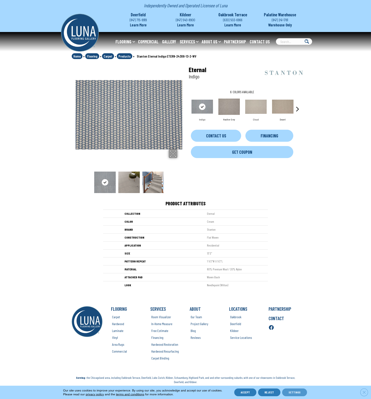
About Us (209, 41)
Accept (245, 392)
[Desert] (283, 107)
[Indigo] (202, 107)
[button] (133, 41)
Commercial (148, 41)
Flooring (123, 41)
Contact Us (260, 41)
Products (125, 56)
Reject (269, 392)
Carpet (108, 56)
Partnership (235, 41)
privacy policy (95, 394)
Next (180, 180)
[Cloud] (256, 107)
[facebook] (271, 327)
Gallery (169, 41)
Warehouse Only (280, 25)
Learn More (138, 25)
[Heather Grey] (229, 106)
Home (77, 56)
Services (187, 41)
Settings (295, 392)
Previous (78, 180)
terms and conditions (130, 394)
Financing (269, 135)
